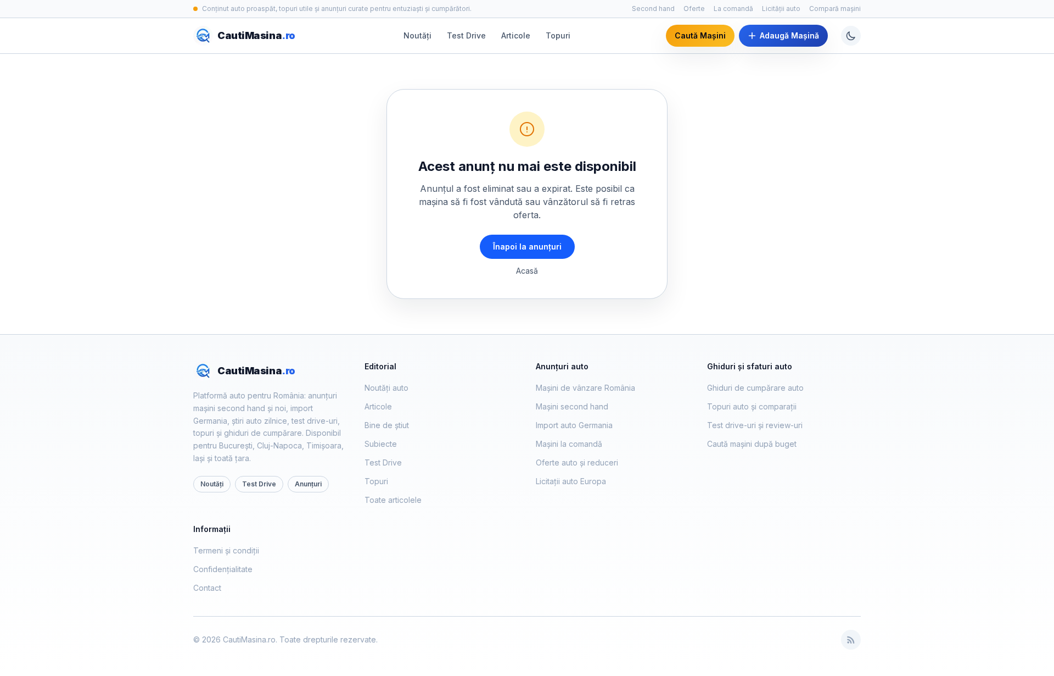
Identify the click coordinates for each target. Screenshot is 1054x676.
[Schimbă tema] (851, 36)
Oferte (694, 8)
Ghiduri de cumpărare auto (755, 387)
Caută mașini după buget (752, 443)
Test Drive (466, 35)
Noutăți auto (386, 387)
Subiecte (381, 443)
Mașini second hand (572, 406)
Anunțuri (308, 484)
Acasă (527, 270)
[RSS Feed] (851, 640)
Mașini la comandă (569, 443)
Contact (207, 587)
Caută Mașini (700, 35)
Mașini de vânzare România (585, 387)
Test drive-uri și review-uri (755, 425)
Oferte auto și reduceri (577, 462)
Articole (515, 35)
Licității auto (781, 8)
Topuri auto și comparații (752, 406)
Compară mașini (835, 8)
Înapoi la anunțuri (527, 246)
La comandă (733, 8)
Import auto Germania (574, 425)
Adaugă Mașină (789, 35)
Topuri (558, 35)
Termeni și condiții (226, 550)
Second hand (653, 8)
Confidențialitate (223, 569)
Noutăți (417, 35)
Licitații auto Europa (571, 481)
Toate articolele (393, 500)
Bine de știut (387, 425)
